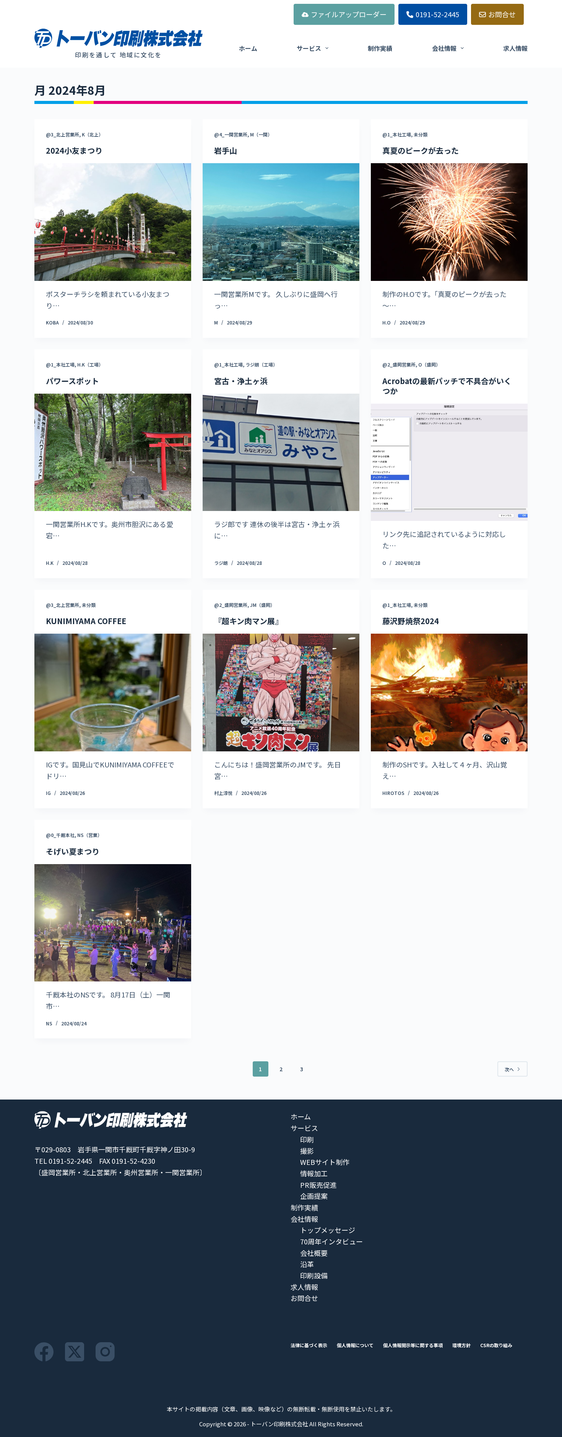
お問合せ (502, 14)
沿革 (307, 1264)
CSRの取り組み (496, 1345)
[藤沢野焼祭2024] (449, 692)
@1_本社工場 (396, 134)
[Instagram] (105, 1351)
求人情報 (515, 48)
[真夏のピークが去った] (449, 222)
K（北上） (92, 134)
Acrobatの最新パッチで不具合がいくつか (447, 385)
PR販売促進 (318, 1185)
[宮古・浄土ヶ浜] (281, 452)
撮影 (307, 1151)
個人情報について (355, 1345)
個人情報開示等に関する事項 (413, 1345)
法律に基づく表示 (309, 1345)
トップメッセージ (327, 1230)
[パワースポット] (112, 452)
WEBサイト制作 (324, 1162)
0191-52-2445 (437, 14)
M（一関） (261, 134)
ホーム (248, 48)
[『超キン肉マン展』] (281, 692)
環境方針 (461, 1345)
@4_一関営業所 (230, 134)
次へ (509, 1069)
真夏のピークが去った (420, 150)
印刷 (307, 1139)
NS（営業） (89, 835)
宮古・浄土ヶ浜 (241, 380)
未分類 (420, 134)
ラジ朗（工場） (261, 364)
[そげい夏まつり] (112, 923)
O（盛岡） (429, 364)
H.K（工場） (90, 364)
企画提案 (314, 1196)
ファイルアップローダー (349, 14)
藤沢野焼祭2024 (410, 620)
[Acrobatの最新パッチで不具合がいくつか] (449, 462)
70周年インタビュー (331, 1241)
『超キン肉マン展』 (248, 620)
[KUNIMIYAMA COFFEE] (112, 692)
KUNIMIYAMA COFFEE (86, 620)
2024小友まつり (74, 150)
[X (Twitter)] (74, 1351)
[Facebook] (44, 1351)
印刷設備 (314, 1275)
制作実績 (380, 48)
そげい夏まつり (72, 851)
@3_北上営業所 (62, 134)
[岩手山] (281, 222)
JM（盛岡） (262, 605)
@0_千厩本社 (60, 835)
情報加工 (314, 1173)
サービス (309, 48)
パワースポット (72, 380)
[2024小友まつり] (112, 222)
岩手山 (225, 150)
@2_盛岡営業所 (399, 364)
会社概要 (314, 1253)
